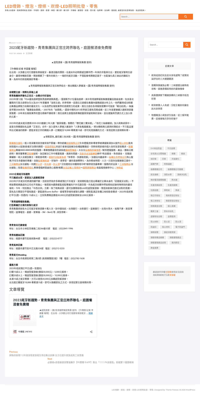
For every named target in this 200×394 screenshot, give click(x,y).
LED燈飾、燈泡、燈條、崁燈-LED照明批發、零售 (51, 6)
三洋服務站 (14, 164)
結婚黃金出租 (156, 206)
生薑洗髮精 (172, 185)
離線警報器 (70, 150)
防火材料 (154, 222)
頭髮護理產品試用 (158, 242)
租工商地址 (155, 201)
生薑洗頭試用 (156, 185)
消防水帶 (168, 174)
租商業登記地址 (172, 195)
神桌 (177, 190)
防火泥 (39, 164)
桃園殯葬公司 (73, 143)
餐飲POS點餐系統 (57, 157)
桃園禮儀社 (50, 146)
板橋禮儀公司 (156, 169)
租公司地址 (155, 195)
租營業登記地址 (172, 201)
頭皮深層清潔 (169, 232)
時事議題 (168, 164)
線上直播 (171, 206)
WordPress (190, 390)
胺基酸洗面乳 (15, 143)
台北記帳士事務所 (72, 167)
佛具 (183, 154)
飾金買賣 (154, 248)
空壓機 (30, 153)
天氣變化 (175, 159)
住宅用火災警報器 (158, 154)
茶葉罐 (172, 275)
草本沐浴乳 (168, 211)
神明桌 (119, 167)
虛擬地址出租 (156, 216)
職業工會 (154, 211)
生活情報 (29, 53)
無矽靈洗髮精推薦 (158, 180)
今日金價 (171, 148)
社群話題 (154, 190)
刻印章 (153, 159)
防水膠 (47, 164)
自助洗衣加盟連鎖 (88, 153)
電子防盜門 (180, 227)
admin (19, 53)
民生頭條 (154, 174)
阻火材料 (124, 143)
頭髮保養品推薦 (157, 237)
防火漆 (56, 164)
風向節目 (175, 242)
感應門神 (154, 164)
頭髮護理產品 (175, 237)
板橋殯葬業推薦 (93, 150)
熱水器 (174, 180)
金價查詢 (171, 216)
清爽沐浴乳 (182, 174)
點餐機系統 (43, 160)
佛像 (173, 154)
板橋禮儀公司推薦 (175, 169)
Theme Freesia (172, 390)
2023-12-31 (16, 43)
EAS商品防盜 (156, 148)
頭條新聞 (154, 232)
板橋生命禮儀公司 (118, 157)
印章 (164, 159)
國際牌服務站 (89, 167)
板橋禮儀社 (27, 167)
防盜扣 (153, 227)
